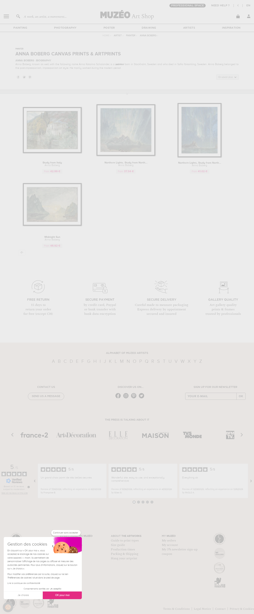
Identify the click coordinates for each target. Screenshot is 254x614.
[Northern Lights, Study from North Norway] (199, 156)
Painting (20, 28)
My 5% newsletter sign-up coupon (180, 551)
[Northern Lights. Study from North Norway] (126, 155)
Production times (123, 549)
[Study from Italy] (52, 152)
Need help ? (220, 5)
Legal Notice (202, 609)
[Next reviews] (251, 480)
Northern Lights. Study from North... (126, 164)
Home (105, 35)
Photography (65, 28)
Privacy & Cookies (242, 609)
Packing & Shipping (124, 554)
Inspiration (231, 28)
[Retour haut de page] (21, 252)
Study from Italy (52, 164)
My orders (169, 540)
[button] (8, 607)
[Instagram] (127, 398)
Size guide (118, 545)
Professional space (187, 5)
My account (170, 545)
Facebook (18, 77)
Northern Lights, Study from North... (199, 164)
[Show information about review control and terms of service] (28, 487)
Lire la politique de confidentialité (23, 583)
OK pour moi (62, 595)
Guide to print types (125, 540)
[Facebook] (119, 398)
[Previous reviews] (34, 480)
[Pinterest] (135, 398)
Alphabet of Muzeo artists (127, 353)
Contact (220, 609)
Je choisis (23, 595)
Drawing (149, 28)
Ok (241, 396)
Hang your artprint (124, 558)
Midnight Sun (52, 238)
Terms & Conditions (176, 609)
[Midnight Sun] (52, 225)
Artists (189, 28)
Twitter (24, 77)
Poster (109, 28)
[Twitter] (142, 398)
